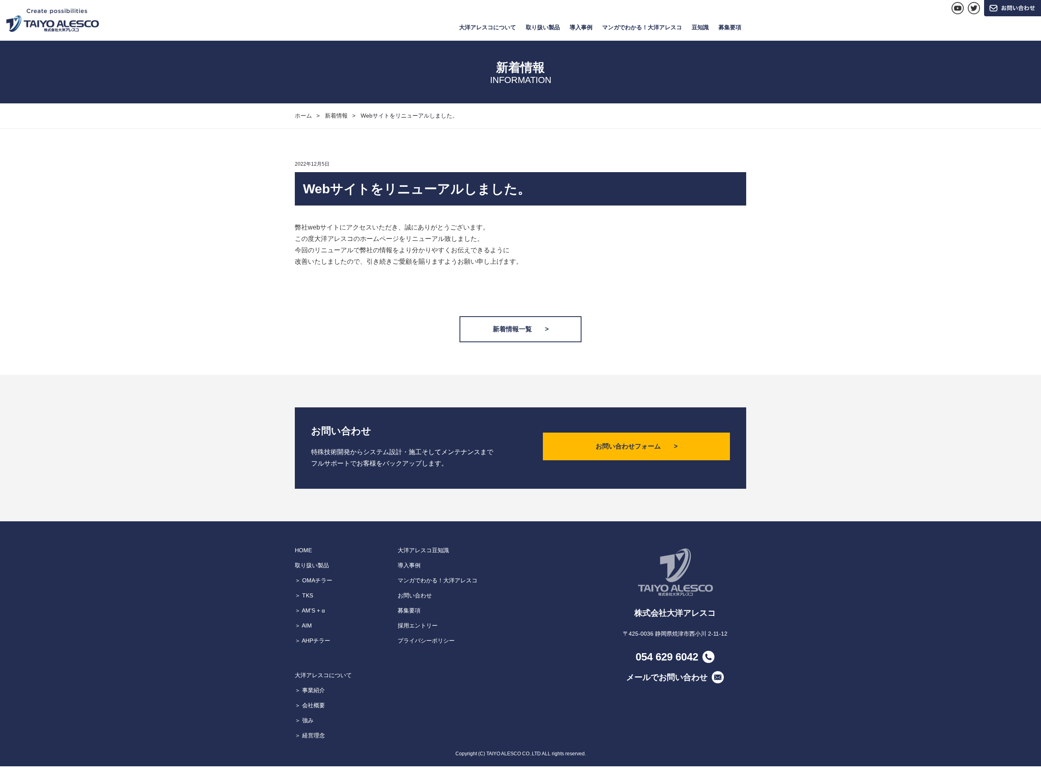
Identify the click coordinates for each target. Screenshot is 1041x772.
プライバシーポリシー (426, 640)
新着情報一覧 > (521, 329)
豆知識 (700, 27)
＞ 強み (304, 720)
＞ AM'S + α (310, 610)
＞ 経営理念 (310, 735)
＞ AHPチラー (312, 640)
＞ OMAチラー (313, 580)
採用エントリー (418, 625)
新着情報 (336, 115)
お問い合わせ (415, 595)
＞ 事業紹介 (310, 690)
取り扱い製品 (543, 27)
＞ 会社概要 (310, 705)
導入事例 (581, 27)
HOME (303, 550)
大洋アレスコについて (487, 27)
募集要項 (730, 27)
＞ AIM (303, 625)
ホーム (303, 115)
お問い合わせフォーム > (636, 446)
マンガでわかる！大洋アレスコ (642, 27)
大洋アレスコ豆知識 (423, 550)
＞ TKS (304, 595)
